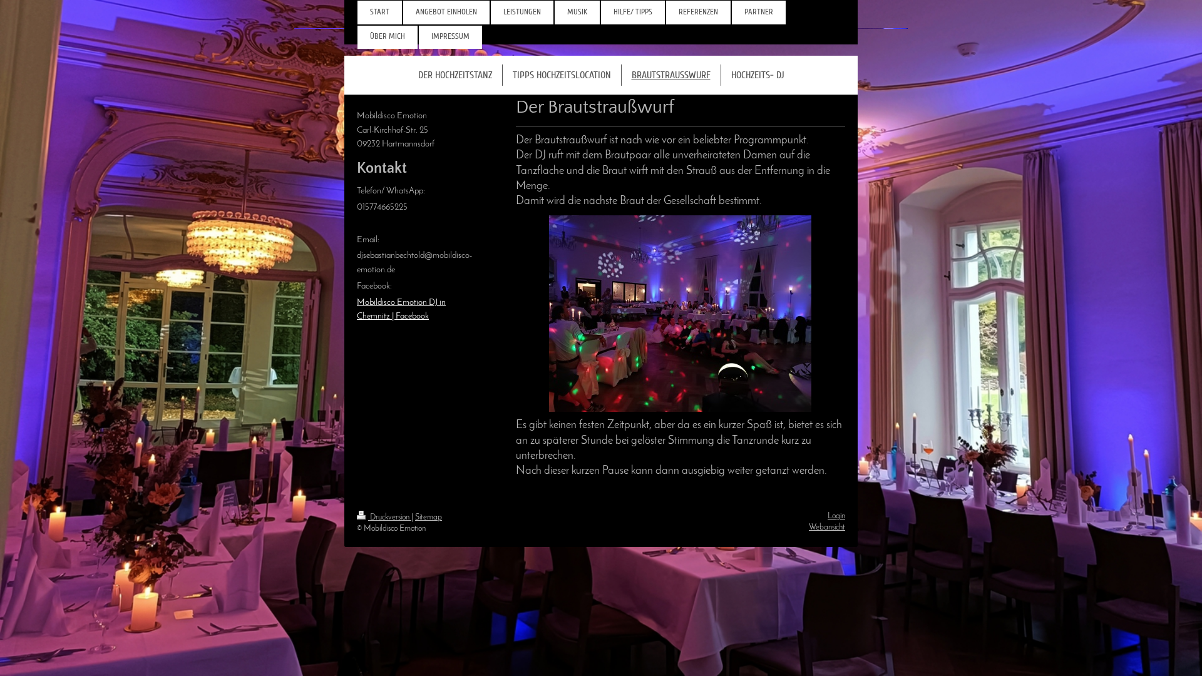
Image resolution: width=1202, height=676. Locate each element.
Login (836, 516)
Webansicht (827, 527)
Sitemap (428, 517)
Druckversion (389, 517)
